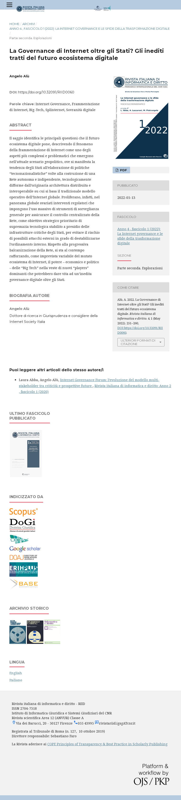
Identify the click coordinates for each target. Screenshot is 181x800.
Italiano (15, 680)
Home (14, 24)
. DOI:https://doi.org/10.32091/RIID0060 (140, 328)
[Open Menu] (9, 4)
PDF (123, 170)
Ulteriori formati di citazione (138, 342)
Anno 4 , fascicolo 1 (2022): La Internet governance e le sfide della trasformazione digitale (89, 28)
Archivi (28, 24)
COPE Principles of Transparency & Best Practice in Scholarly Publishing (107, 744)
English (15, 673)
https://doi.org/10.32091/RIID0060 (46, 92)
